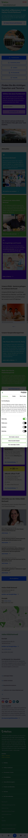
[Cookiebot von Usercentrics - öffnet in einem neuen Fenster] (21, 392)
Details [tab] (14, 396)
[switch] (25, 423)
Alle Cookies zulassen (14, 436)
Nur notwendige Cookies (14, 444)
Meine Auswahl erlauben (14, 440)
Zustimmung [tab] (5, 396)
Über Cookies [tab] (23, 396)
